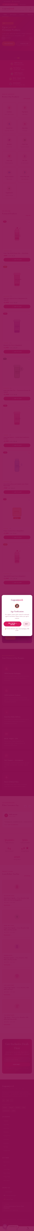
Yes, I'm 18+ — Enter (12, 624)
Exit (26, 624)
